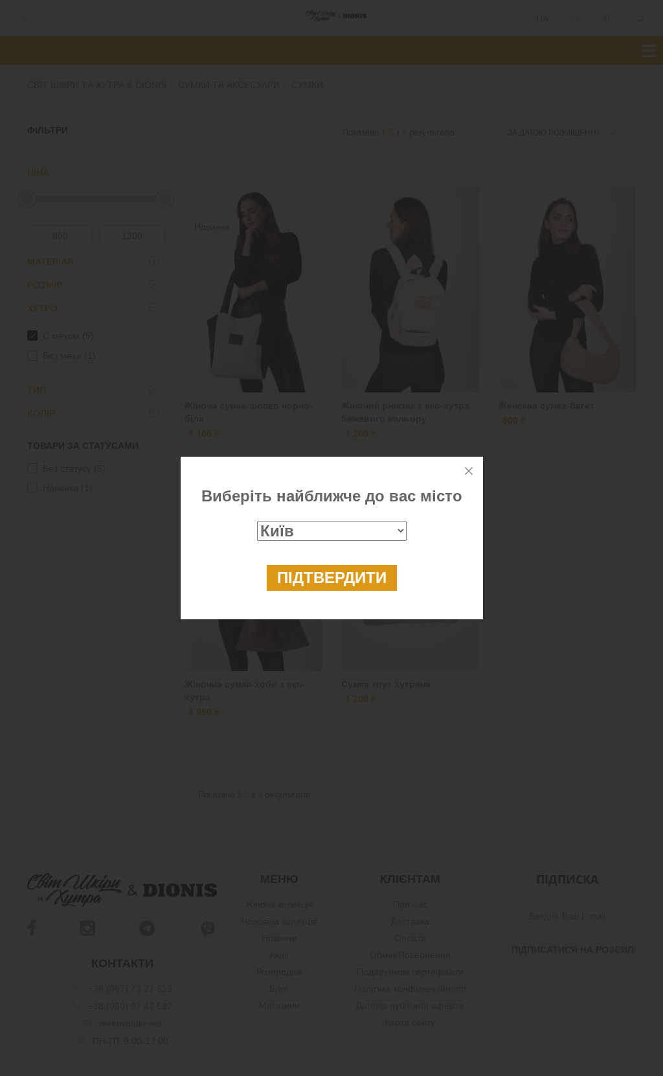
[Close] (469, 471)
